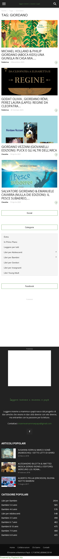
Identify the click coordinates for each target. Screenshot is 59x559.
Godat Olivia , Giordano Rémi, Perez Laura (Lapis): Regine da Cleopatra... (24, 102)
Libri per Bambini (9, 500)
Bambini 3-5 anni (9, 517)
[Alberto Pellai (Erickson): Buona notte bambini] (8, 482)
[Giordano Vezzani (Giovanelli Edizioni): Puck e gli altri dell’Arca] (29, 129)
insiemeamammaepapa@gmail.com (35, 423)
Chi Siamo (36, 547)
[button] (55, 4)
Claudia (4, 154)
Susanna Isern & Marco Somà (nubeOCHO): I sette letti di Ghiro (36, 451)
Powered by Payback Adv (11, 557)
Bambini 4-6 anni (9, 509)
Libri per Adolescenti (10, 513)
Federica (5, 62)
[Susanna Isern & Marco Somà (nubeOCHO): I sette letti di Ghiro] (8, 453)
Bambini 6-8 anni (9, 535)
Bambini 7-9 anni (9, 530)
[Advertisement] (29, 319)
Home (3, 10)
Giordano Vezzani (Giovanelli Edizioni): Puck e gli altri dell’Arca (29, 148)
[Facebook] (29, 431)
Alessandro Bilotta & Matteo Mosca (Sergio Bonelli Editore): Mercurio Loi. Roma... (35, 466)
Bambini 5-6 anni (9, 505)
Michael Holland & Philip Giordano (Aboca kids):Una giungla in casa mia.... (22, 54)
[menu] (29, 255)
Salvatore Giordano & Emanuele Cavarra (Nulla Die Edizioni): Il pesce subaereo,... (27, 194)
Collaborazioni (23, 547)
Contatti (46, 547)
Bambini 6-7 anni (9, 522)
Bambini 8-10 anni (9, 526)
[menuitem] (29, 236)
